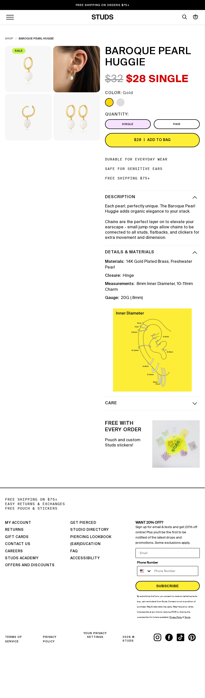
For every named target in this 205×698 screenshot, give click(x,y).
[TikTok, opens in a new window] (182, 637)
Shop (9, 38)
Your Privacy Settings (95, 635)
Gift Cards (17, 537)
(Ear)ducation (85, 544)
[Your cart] (195, 16)
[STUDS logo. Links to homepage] (103, 16)
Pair (176, 124)
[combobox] (144, 571)
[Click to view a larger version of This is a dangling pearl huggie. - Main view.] (28, 69)
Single (128, 124)
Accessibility (85, 558)
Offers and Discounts (30, 565)
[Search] (184, 16)
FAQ (74, 551)
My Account (18, 523)
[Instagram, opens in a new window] (159, 637)
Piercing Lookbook (91, 537)
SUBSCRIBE (167, 586)
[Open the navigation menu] (10, 17)
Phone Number (147, 562)
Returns (14, 530)
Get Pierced (83, 523)
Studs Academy (21, 558)
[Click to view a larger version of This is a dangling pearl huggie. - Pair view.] (76, 117)
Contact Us (17, 544)
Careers (14, 551)
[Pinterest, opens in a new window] (194, 637)
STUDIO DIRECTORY (89, 530)
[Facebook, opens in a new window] (171, 637)
